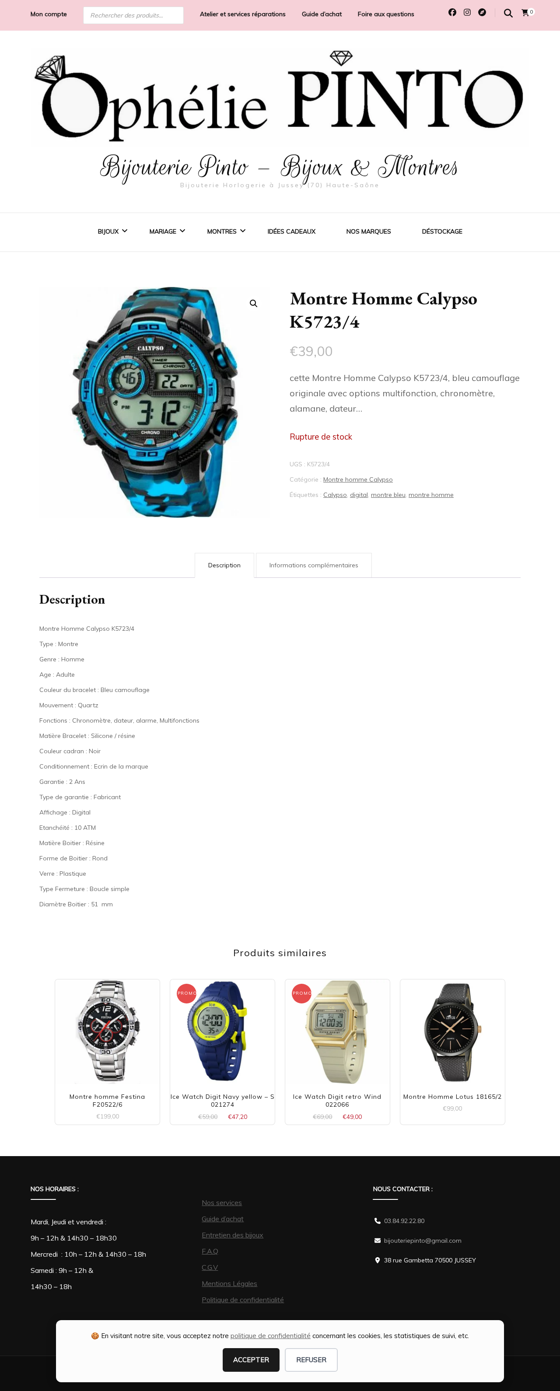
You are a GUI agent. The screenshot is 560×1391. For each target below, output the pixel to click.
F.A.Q (210, 1251)
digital (359, 495)
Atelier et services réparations (243, 14)
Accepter (251, 1360)
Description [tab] (224, 565)
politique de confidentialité (271, 1336)
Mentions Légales (229, 1283)
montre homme (431, 495)
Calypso (335, 495)
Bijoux (108, 231)
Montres (222, 231)
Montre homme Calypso (358, 479)
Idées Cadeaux (291, 231)
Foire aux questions (386, 14)
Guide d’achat (322, 14)
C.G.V (210, 1267)
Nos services (222, 1202)
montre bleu (388, 495)
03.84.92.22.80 (404, 1221)
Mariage (163, 231)
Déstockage (442, 231)
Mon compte (49, 14)
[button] (254, 303)
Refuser (311, 1360)
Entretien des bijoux (232, 1234)
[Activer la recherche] (508, 13)
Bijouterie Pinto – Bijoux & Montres (280, 167)
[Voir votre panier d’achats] (525, 12)
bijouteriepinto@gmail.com (423, 1240)
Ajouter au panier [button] (107, 1028)
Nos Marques (368, 231)
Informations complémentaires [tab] (314, 565)
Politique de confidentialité (243, 1299)
